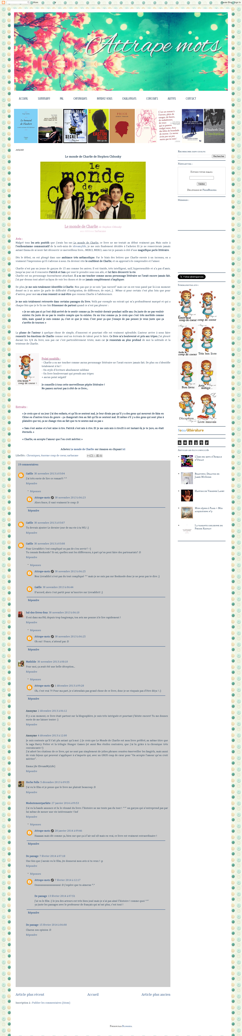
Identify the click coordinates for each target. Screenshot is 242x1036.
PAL (62, 98)
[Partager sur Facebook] (97, 455)
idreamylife (79, 246)
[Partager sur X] (94, 455)
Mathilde (31, 662)
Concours (152, 98)
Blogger (127, 1026)
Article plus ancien (156, 995)
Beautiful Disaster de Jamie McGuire (207, 475)
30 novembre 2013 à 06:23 (70, 497)
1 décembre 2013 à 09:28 (69, 686)
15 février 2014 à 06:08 (53, 925)
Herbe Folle (32, 782)
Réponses (35, 491)
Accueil (23, 98)
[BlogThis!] (91, 455)
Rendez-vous (104, 98)
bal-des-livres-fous (37, 612)
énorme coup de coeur (53, 455)
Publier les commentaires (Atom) (51, 1003)
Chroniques (80, 98)
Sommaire (44, 98)
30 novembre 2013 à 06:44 (58, 587)
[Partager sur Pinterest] (101, 455)
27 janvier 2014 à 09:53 (65, 803)
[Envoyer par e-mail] (88, 455)
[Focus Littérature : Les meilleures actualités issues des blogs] (191, 431)
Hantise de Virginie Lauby (209, 491)
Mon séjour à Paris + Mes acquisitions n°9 (209, 509)
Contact (191, 98)
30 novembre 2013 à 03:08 (49, 544)
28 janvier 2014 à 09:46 (68, 831)
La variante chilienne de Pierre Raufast (209, 527)
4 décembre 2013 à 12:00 (52, 735)
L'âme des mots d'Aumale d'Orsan (208, 458)
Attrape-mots (42, 497)
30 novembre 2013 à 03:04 (49, 473)
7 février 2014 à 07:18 (52, 856)
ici (123, 449)
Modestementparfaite (38, 803)
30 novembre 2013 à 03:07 (49, 523)
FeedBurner (209, 190)
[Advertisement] (198, 563)
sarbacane (72, 455)
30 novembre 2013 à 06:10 (64, 612)
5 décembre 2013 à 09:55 (54, 782)
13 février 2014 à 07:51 (61, 896)
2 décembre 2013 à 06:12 (52, 711)
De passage (32, 856)
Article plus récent (30, 995)
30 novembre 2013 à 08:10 (52, 662)
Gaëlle (29, 473)
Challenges (129, 98)
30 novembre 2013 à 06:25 (70, 571)
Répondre (31, 483)
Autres (172, 98)
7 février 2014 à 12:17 (68, 880)
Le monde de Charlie (82, 449)
